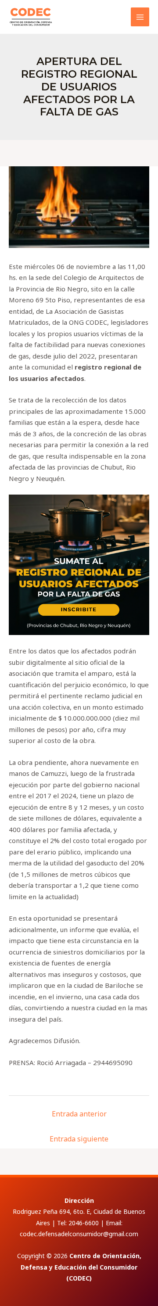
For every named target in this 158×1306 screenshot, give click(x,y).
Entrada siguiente (79, 1139)
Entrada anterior (79, 1114)
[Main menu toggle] (140, 16)
